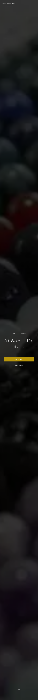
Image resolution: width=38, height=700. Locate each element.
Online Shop (19, 359)
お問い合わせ (19, 365)
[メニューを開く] (34, 3)
